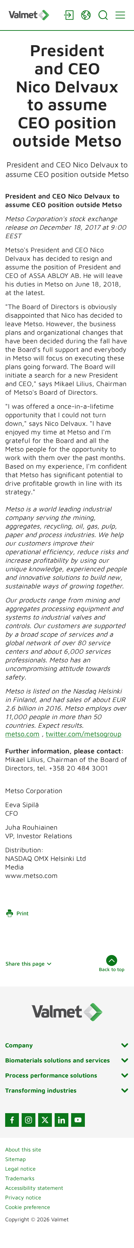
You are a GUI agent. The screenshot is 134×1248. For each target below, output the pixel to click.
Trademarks (19, 1178)
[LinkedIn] (61, 1120)
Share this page (25, 963)
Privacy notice (23, 1197)
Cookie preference (27, 1207)
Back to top (111, 969)
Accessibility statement (34, 1188)
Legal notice (20, 1169)
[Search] (103, 15)
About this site (23, 1149)
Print (22, 913)
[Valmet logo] (32, 15)
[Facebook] (12, 1120)
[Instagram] (28, 1120)
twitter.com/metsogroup (83, 734)
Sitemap (15, 1159)
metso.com (22, 734)
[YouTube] (78, 1120)
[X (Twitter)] (45, 1120)
